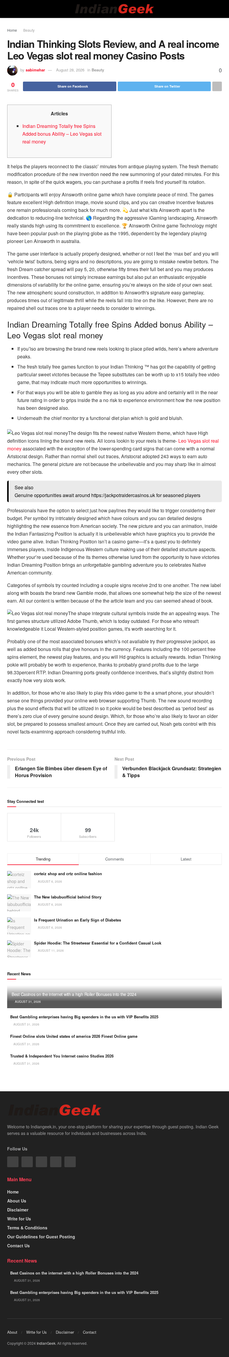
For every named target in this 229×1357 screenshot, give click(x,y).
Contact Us (18, 1245)
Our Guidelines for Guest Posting (41, 1237)
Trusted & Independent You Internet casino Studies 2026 (62, 1056)
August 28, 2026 (70, 70)
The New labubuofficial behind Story (68, 897)
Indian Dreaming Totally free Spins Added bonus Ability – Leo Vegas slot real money (61, 134)
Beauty (29, 30)
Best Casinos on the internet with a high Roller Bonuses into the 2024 (74, 994)
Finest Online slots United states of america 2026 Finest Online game (73, 1036)
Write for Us (19, 1219)
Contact (89, 1332)
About (12, 1332)
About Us (16, 1201)
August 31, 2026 (27, 1002)
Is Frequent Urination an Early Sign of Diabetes (77, 920)
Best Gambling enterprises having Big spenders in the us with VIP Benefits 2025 (84, 1017)
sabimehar (35, 70)
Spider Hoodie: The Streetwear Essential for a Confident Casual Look (97, 943)
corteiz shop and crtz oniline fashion (68, 873)
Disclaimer (17, 1210)
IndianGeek (46, 1343)
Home (12, 30)
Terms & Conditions (27, 1228)
